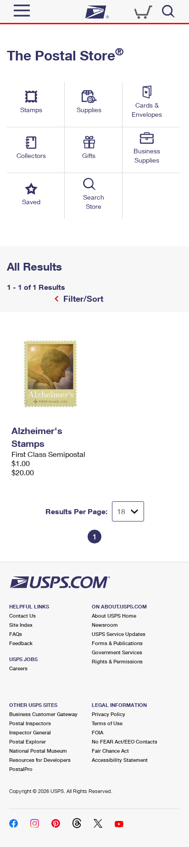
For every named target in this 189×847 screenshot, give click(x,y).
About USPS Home (114, 616)
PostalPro (21, 769)
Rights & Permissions (117, 661)
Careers (18, 668)
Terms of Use (107, 723)
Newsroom (105, 625)
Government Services (117, 652)
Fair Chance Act (110, 751)
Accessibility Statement (120, 760)
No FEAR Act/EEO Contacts (124, 741)
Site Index (21, 625)
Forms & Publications (117, 643)
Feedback (21, 643)
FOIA (97, 732)
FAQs (15, 634)
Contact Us (22, 616)
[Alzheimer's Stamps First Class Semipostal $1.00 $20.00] (50, 374)
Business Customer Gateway (43, 714)
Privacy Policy (108, 714)
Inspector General (30, 732)
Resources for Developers (40, 760)
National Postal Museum (38, 751)
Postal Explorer (27, 741)
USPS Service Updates (118, 634)
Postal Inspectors (30, 723)
